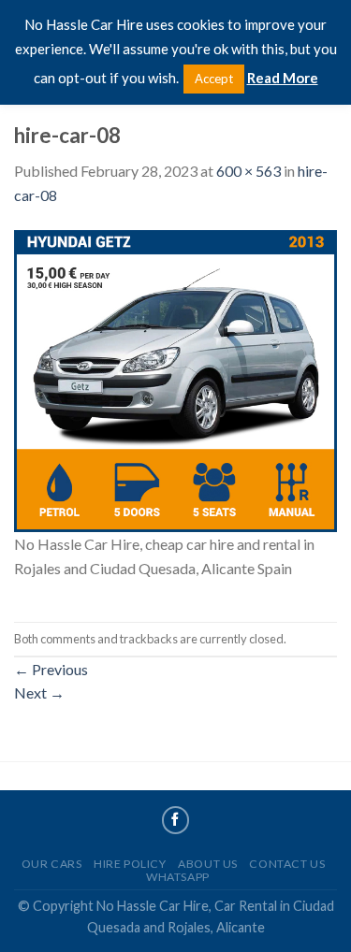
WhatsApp (178, 877)
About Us (208, 864)
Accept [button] (214, 78)
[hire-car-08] (175, 378)
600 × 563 (248, 171)
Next (39, 692)
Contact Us (287, 864)
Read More (282, 77)
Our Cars (52, 864)
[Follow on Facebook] (176, 820)
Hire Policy (130, 864)
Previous (51, 669)
